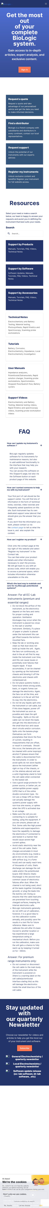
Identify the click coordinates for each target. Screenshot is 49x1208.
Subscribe (24, 1048)
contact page (17, 527)
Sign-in (24, 69)
